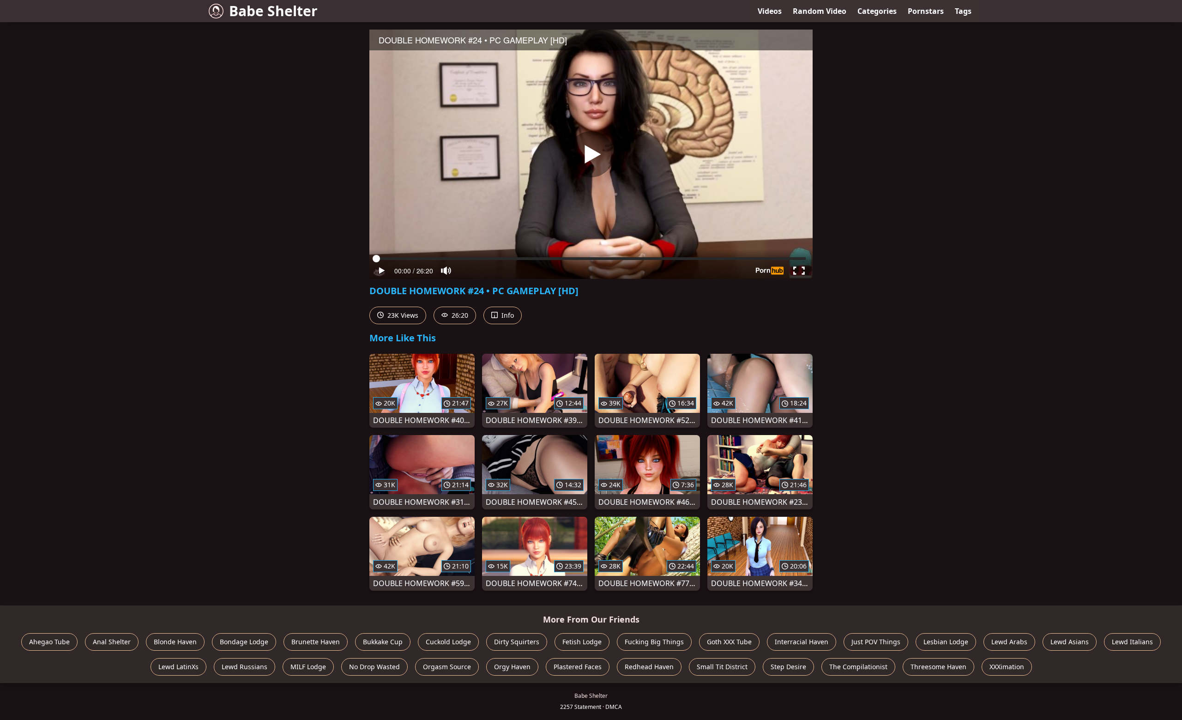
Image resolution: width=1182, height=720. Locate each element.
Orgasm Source (447, 666)
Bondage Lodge (244, 641)
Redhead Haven (649, 666)
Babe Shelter (273, 10)
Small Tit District (722, 666)
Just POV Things (875, 641)
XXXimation (1006, 666)
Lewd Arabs (1009, 641)
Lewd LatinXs (178, 666)
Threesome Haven (938, 666)
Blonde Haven (175, 641)
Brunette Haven (315, 641)
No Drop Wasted (374, 666)
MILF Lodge (308, 666)
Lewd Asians (1069, 641)
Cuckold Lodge (448, 641)
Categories (877, 11)
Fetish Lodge (582, 641)
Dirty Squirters (516, 641)
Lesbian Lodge (945, 641)
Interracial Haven (801, 641)
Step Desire (788, 666)
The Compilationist (858, 666)
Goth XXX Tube (729, 641)
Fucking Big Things (654, 641)
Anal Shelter (112, 641)
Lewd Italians (1132, 641)
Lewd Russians (244, 666)
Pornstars (926, 11)
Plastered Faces (578, 666)
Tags (963, 11)
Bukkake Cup (383, 641)
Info (507, 315)
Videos (770, 11)
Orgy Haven (512, 666)
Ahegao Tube (49, 641)
